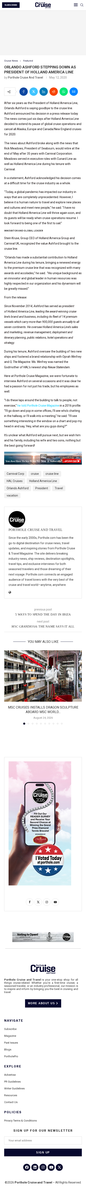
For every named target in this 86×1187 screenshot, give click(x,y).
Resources (10, 1095)
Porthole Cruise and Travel (25, 77)
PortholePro (11, 1056)
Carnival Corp (15, 473)
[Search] (82, 5)
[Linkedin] (34, 1167)
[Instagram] (43, 1167)
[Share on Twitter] (33, 91)
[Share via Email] (74, 91)
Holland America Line (43, 481)
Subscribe (10, 1029)
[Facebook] (26, 1167)
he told (22, 405)
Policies (13, 1112)
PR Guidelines (12, 1081)
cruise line (52, 473)
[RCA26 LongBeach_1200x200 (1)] (43, 933)
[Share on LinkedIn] (43, 91)
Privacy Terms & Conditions (20, 1120)
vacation (12, 495)
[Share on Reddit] (53, 91)
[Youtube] (51, 1167)
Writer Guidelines (14, 1088)
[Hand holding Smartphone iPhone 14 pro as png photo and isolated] (40, 763)
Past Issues (11, 1042)
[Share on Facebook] (23, 91)
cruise (35, 473)
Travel (59, 488)
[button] (7, 687)
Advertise (10, 1074)
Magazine (10, 1035)
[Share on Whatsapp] (63, 91)
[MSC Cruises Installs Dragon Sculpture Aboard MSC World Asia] (43, 676)
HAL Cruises (15, 481)
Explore (12, 1066)
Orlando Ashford (18, 488)
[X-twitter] (59, 1167)
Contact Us (11, 1102)
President (41, 488)
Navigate (13, 1020)
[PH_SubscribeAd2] (43, 454)
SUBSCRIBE (11, 5)
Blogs (7, 1049)
